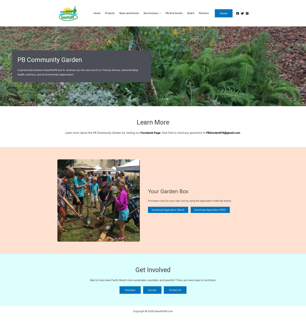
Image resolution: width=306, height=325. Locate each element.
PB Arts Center (174, 13)
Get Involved (151, 13)
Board (190, 13)
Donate (152, 290)
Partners (204, 13)
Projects (110, 13)
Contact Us (175, 290)
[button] (223, 13)
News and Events (129, 13)
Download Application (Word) (168, 209)
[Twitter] (242, 13)
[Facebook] (237, 13)
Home (97, 13)
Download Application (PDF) (210, 209)
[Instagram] (247, 13)
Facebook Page (150, 132)
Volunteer (130, 290)
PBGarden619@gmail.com (223, 132)
